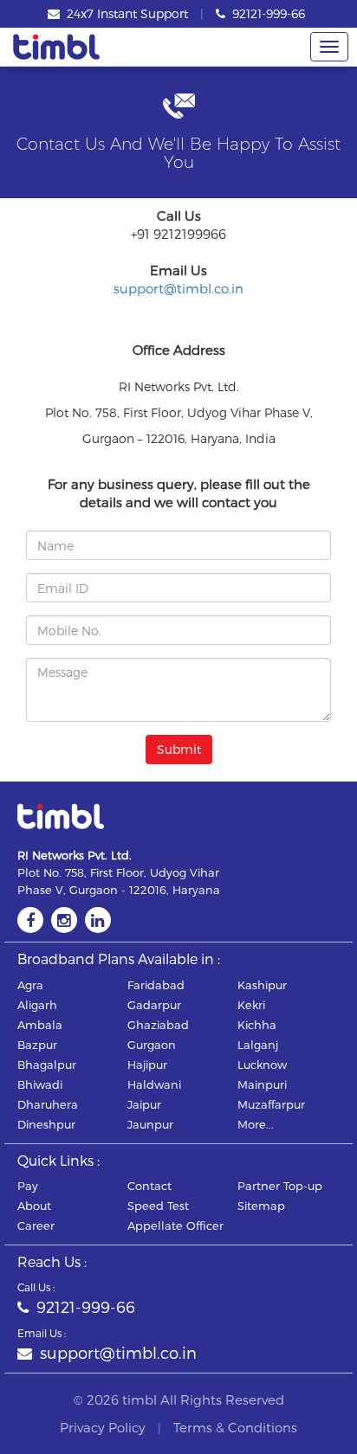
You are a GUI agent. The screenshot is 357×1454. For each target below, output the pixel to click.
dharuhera (47, 1104)
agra (30, 985)
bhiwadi (39, 1084)
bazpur (37, 1045)
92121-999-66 (267, 13)
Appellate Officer (175, 1225)
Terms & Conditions (235, 1427)
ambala (39, 1025)
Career (36, 1225)
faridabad (156, 985)
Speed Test (158, 1206)
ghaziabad (158, 1025)
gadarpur (154, 1005)
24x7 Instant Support (125, 13)
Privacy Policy (103, 1427)
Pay (27, 1186)
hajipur (147, 1064)
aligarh (37, 1005)
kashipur (262, 985)
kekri (251, 1005)
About (34, 1206)
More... (255, 1124)
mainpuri (262, 1084)
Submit (179, 749)
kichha (256, 1025)
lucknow (262, 1064)
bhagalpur (46, 1064)
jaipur (144, 1104)
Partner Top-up (279, 1186)
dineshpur (46, 1124)
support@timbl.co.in (178, 288)
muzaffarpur (271, 1104)
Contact (149, 1186)
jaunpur (150, 1124)
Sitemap (261, 1206)
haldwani (154, 1084)
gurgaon (151, 1045)
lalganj (257, 1045)
